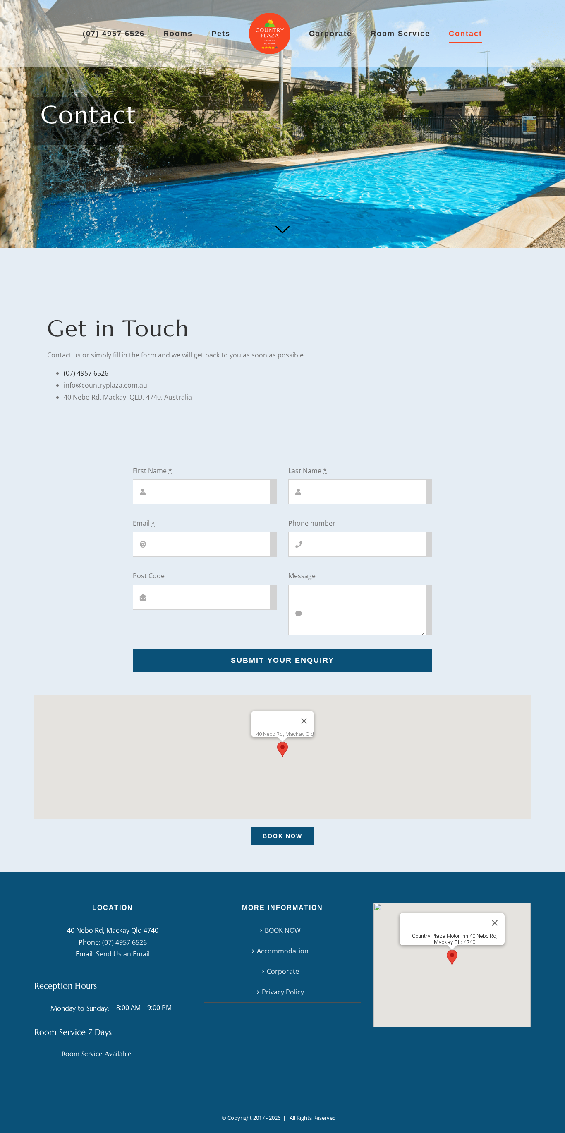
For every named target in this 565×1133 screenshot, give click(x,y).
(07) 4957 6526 (86, 373)
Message (302, 575)
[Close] (304, 721)
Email (144, 523)
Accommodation (283, 951)
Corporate (283, 971)
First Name (152, 470)
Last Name (307, 470)
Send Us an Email (123, 953)
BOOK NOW (283, 930)
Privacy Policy (283, 991)
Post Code (149, 575)
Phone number (311, 523)
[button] (282, 749)
